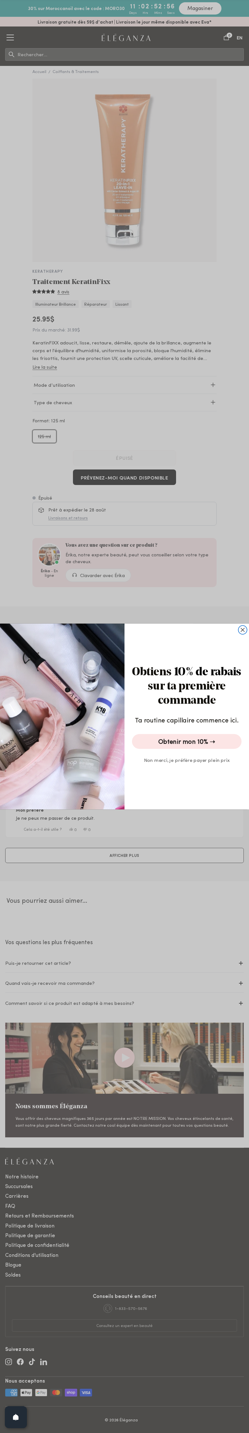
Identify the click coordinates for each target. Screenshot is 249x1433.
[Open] (16, 1417)
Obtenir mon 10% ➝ (186, 741)
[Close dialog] (242, 630)
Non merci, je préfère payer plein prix (187, 760)
